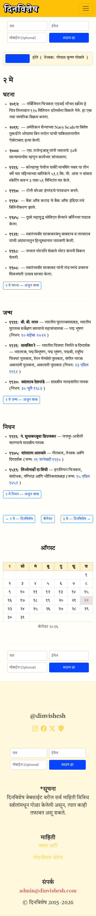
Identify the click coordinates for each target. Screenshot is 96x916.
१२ (48, 592)
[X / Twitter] (52, 730)
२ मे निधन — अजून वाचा (22, 494)
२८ (74, 609)
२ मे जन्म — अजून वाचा (21, 400)
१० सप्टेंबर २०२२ (33, 335)
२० (61, 600)
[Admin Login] (61, 730)
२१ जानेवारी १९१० (47, 460)
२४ (22, 609)
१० (22, 592)
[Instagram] (35, 730)
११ (35, 592)
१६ (10, 600)
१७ (22, 600)
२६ (48, 609)
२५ (35, 609)
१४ (74, 592)
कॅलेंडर (47, 519)
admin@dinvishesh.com (48, 891)
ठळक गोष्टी (17, 58)
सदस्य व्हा (69, 38)
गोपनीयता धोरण (48, 858)
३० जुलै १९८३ (31, 389)
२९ (86, 609)
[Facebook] (44, 730)
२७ (60, 609)
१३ (61, 592)
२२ (86, 600)
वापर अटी (48, 846)
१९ (48, 600)
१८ (35, 600)
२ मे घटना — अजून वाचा (22, 285)
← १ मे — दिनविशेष (19, 519)
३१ (22, 617)
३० (9, 617)
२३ (9, 609)
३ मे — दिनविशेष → (77, 519)
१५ (86, 592)
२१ (74, 600)
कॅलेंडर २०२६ (48, 627)
